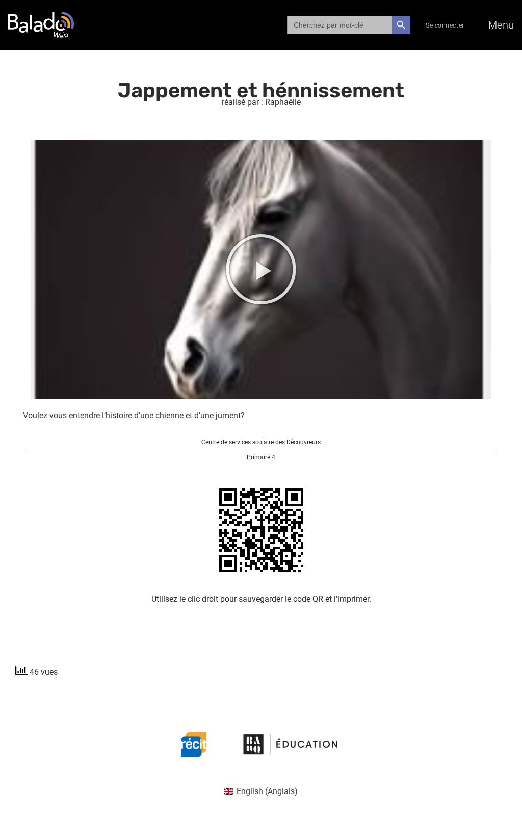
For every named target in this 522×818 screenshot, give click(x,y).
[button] (261, 269)
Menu (501, 25)
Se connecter (445, 25)
